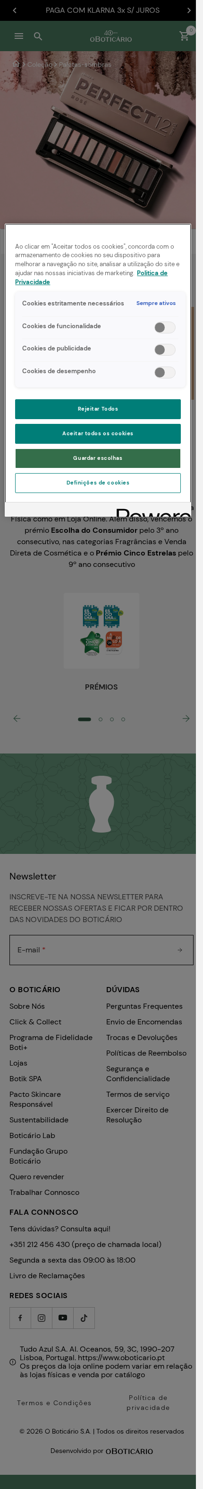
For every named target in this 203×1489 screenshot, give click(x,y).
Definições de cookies (98, 482)
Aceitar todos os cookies (98, 433)
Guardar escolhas (97, 458)
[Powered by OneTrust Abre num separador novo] (150, 511)
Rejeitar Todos (98, 409)
